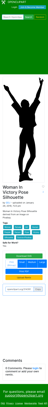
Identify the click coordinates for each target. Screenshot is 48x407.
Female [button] (18, 227)
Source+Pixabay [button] (24, 237)
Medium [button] (32, 262)
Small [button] (22, 262)
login (36, 368)
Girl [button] (26, 227)
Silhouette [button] (8, 237)
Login (14, 7)
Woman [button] (7, 227)
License (19, 403)
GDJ (8, 202)
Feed (40, 403)
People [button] (7, 232)
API (45, 403)
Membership (30, 403)
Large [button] (42, 262)
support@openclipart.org (24, 395)
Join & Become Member (32, 7)
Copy (38, 289)
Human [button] (35, 227)
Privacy (10, 403)
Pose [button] (27, 232)
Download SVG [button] (24, 256)
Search (28, 17)
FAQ (3, 403)
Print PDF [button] (24, 271)
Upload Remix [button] (24, 277)
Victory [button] (36, 232)
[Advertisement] (24, 47)
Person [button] (18, 232)
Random (40, 17)
